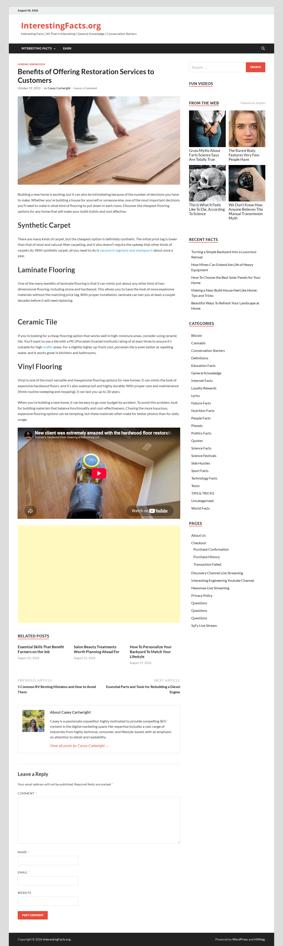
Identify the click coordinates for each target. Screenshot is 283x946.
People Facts (201, 418)
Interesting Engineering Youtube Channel (222, 580)
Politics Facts (201, 433)
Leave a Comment (85, 88)
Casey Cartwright (59, 88)
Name (23, 852)
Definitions (199, 358)
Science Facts (201, 448)
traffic (48, 347)
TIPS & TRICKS (202, 493)
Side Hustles (200, 463)
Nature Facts (201, 403)
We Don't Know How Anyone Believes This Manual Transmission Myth (246, 211)
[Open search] (263, 49)
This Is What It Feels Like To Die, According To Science (207, 209)
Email (24, 872)
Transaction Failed (207, 564)
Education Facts (203, 365)
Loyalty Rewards (203, 388)
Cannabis (198, 343)
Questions (199, 603)
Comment (27, 793)
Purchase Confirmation (211, 549)
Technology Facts (204, 478)
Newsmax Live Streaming (210, 588)
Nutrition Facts (202, 410)
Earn (67, 48)
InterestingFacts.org (61, 25)
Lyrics (195, 395)
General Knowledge (31, 64)
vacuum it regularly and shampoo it (126, 250)
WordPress (240, 939)
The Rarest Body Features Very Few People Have (244, 155)
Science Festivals (203, 455)
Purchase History (206, 557)
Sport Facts (199, 470)
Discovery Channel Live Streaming (217, 573)
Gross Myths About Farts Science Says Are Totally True (204, 155)
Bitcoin (196, 335)
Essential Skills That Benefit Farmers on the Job (41, 649)
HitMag (259, 939)
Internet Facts (202, 380)
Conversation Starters (208, 350)
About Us (198, 535)
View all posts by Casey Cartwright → (79, 746)
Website (25, 893)
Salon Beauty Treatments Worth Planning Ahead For (96, 649)
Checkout (198, 543)
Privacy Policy (201, 595)
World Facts (200, 508)
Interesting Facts (36, 48)
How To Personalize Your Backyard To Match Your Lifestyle (151, 652)
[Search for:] (227, 67)
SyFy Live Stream (204, 625)
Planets (197, 425)
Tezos (195, 485)
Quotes (197, 440)
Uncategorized (202, 501)
